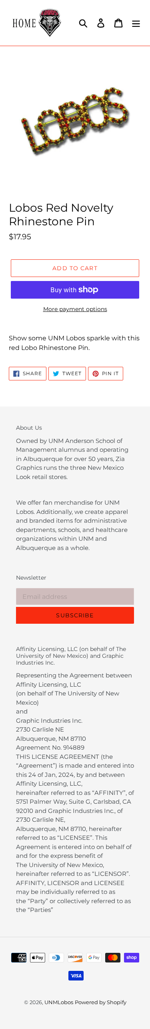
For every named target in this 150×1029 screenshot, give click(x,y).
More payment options (75, 309)
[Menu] (136, 23)
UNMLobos (58, 1002)
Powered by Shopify (100, 1002)
